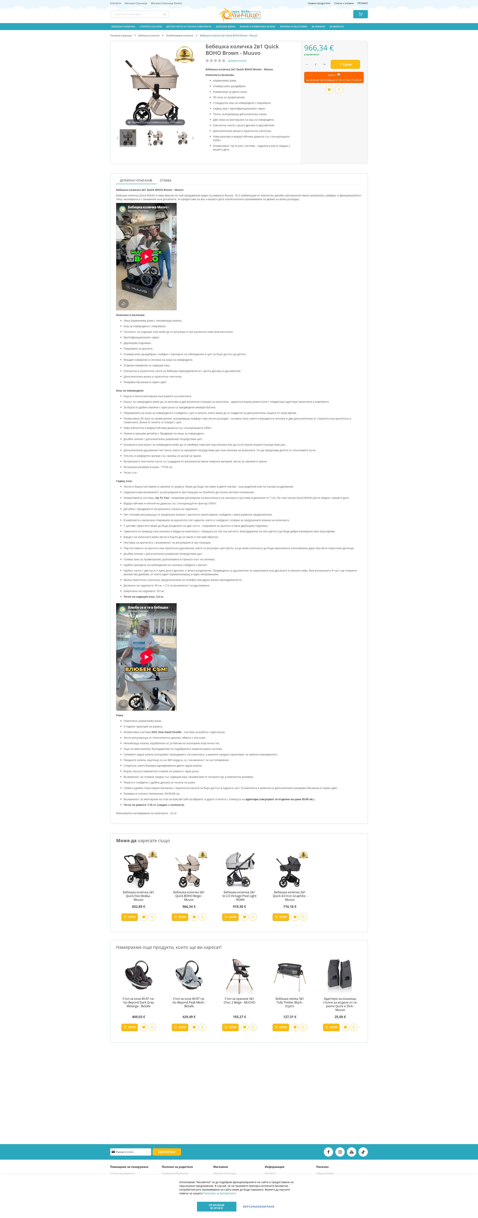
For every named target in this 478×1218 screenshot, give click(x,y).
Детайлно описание (136, 180)
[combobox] (140, 14)
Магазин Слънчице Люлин (166, 3)
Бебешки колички (148, 35)
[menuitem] (123, 26)
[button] (144, 917)
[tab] (136, 180)
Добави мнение (237, 60)
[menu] (239, 26)
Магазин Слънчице (136, 3)
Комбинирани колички (179, 35)
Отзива (166, 180)
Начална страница (121, 35)
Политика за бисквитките (219, 1193)
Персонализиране (258, 1206)
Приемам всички (216, 1206)
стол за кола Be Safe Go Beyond (183, 799)
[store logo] (234, 14)
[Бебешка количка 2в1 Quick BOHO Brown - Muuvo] (128, 138)
